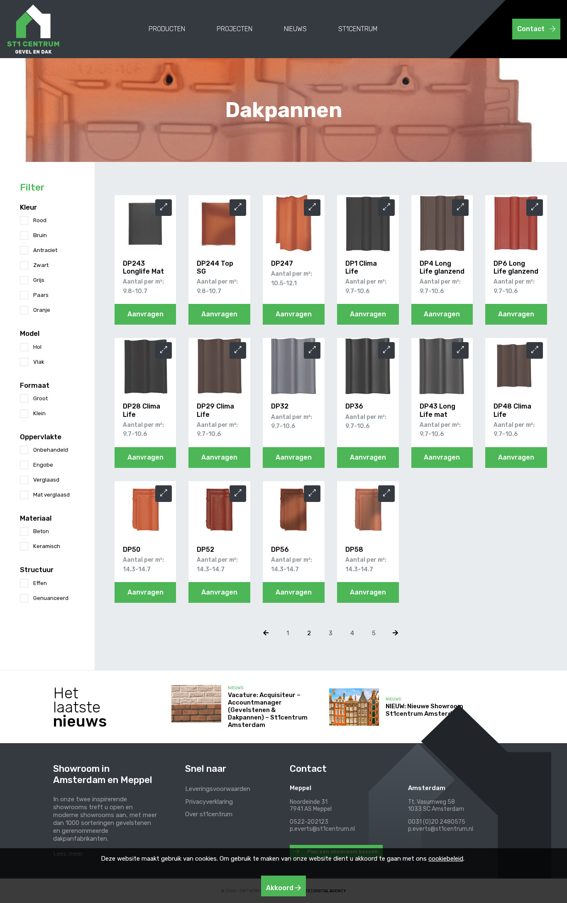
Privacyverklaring (209, 801)
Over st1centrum (208, 814)
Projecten (234, 29)
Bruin (40, 235)
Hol (37, 347)
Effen (40, 583)
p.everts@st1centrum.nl (322, 828)
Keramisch (46, 546)
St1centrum (358, 29)
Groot (40, 398)
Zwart (41, 265)
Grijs (38, 280)
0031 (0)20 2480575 (436, 821)
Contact (531, 29)
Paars (41, 295)
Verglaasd (46, 480)
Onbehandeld (50, 450)
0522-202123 (309, 821)
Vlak (38, 362)
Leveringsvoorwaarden (217, 789)
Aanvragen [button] (145, 314)
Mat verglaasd (51, 495)
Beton (41, 531)
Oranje (41, 310)
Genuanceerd (50, 598)
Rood (39, 220)
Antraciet (45, 250)
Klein (39, 413)
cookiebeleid (445, 858)
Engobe (43, 465)
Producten (167, 29)
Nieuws (295, 29)
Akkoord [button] (280, 888)
